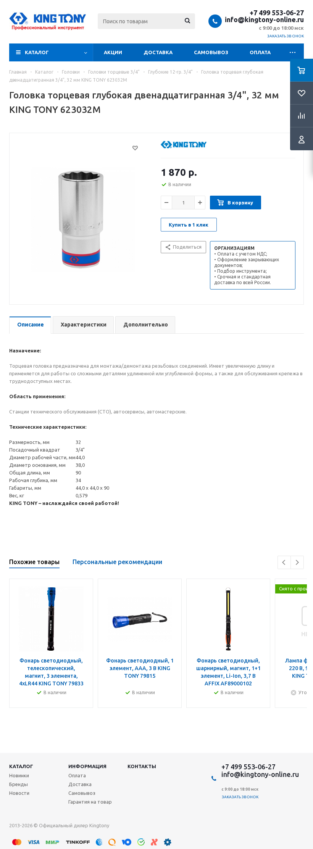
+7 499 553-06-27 (277, 12)
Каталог (37, 52)
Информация (87, 766)
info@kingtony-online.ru (264, 19)
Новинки (19, 775)
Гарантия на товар (90, 801)
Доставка (158, 52)
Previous (284, 562)
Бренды (18, 784)
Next (297, 562)
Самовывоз (211, 52)
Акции (113, 52)
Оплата (260, 52)
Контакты (141, 766)
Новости (19, 793)
